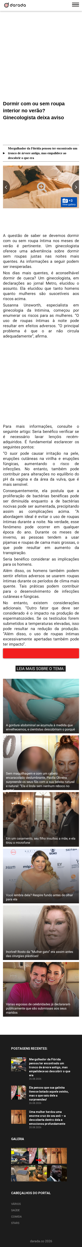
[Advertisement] (41, 57)
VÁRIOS (16, 1203)
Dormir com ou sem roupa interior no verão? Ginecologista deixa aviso (34, 110)
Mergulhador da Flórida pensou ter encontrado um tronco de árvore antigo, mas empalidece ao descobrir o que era (42, 153)
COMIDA (16, 1216)
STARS (15, 1223)
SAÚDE (15, 1210)
